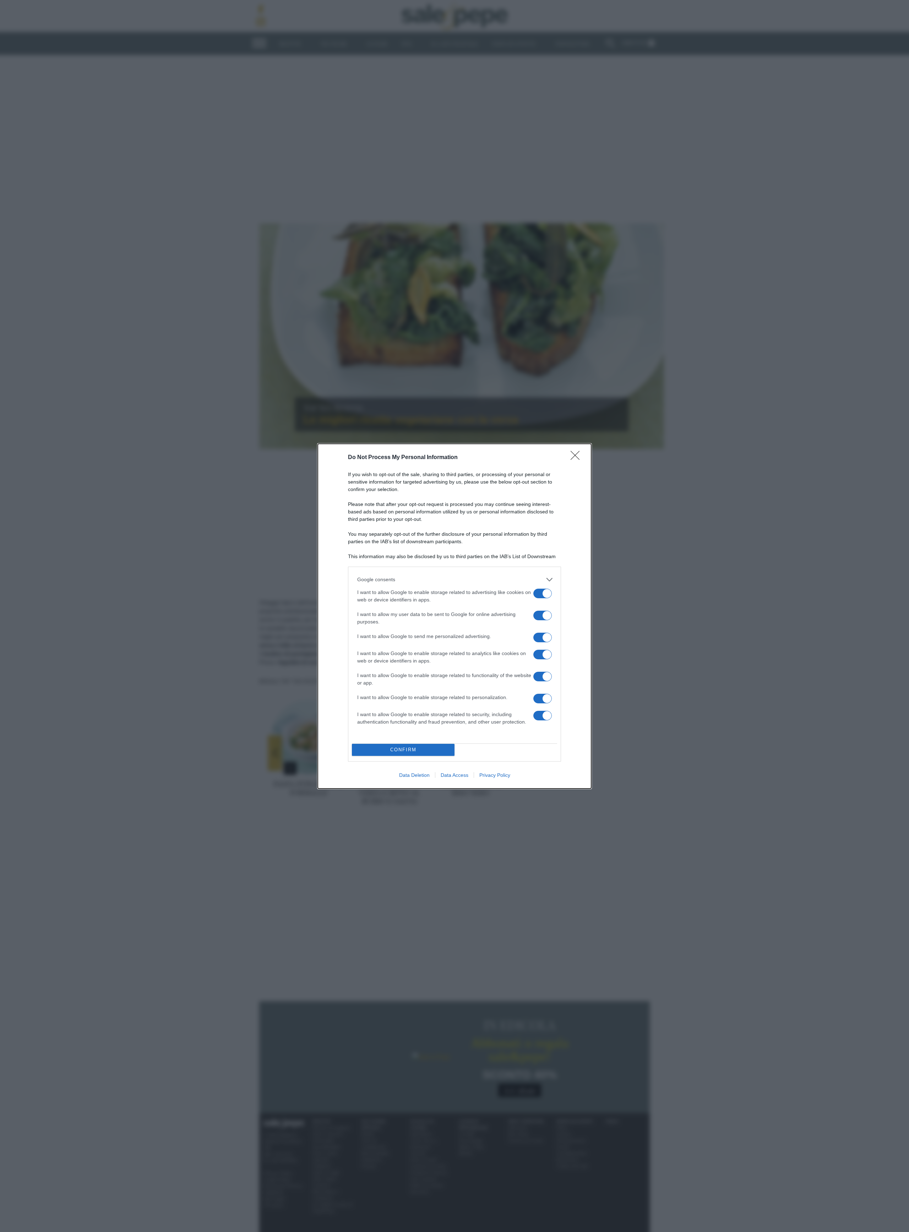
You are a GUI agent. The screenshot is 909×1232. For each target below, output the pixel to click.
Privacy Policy (494, 775)
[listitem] (454, 579)
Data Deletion (414, 775)
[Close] (577, 457)
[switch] (542, 593)
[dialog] (454, 616)
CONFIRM (403, 749)
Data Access (454, 775)
